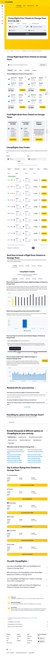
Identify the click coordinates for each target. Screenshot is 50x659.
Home (7, 50)
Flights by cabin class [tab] (12, 440)
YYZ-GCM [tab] (15, 265)
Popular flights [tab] (11, 443)
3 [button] (38, 248)
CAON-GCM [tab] (14, 278)
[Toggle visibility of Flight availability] (27, 330)
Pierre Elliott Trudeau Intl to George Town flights (15, 452)
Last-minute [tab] (27, 70)
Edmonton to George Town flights (34, 454)
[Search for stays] (2, 9)
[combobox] (25, 23)
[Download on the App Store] (41, 641)
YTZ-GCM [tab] (33, 265)
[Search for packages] (2, 14)
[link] (13, 139)
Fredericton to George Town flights (14, 460)
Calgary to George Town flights (13, 458)
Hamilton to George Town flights (34, 462)
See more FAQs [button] (27, 406)
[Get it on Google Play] (41, 638)
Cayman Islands (17, 50)
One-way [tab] (34, 70)
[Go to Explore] (2, 17)
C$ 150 (16, 21)
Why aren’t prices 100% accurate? (15, 626)
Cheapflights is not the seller (14, 621)
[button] (2, 2)
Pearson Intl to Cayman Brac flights (14, 462)
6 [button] (44, 248)
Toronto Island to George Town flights (35, 451)
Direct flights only (35, 23)
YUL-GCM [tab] (27, 265)
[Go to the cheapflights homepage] (9, 2)
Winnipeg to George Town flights (14, 454)
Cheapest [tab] (10, 70)
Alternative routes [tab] (12, 437)
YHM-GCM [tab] (40, 265)
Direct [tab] (20, 70)
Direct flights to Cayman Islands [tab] (35, 437)
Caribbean (12, 50)
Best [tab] (16, 70)
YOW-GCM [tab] (21, 265)
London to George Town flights (34, 458)
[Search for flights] (2, 6)
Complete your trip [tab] (22, 437)
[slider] (37, 165)
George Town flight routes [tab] (25, 440)
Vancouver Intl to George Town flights (15, 449)
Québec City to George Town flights (35, 456)
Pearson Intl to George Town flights (35, 449)
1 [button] (33, 248)
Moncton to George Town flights (34, 460)
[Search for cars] (2, 11)
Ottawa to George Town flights (13, 456)
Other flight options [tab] (37, 440)
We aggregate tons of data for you (15, 624)
